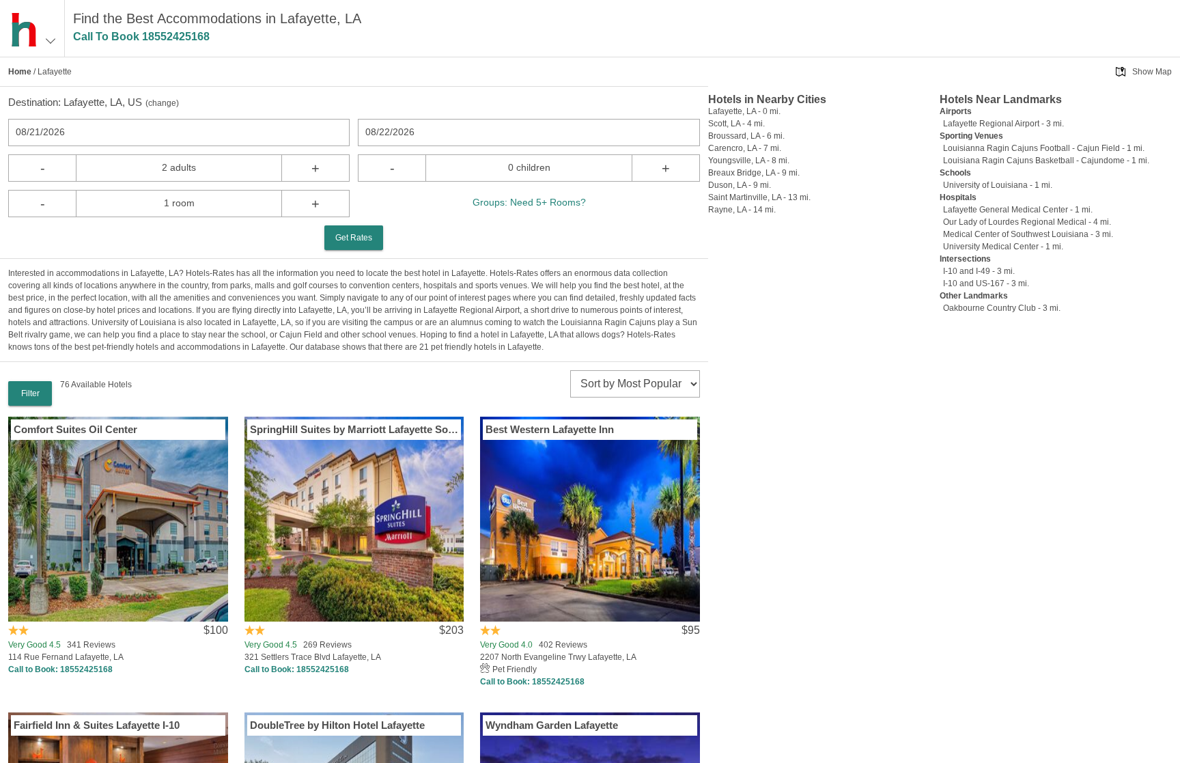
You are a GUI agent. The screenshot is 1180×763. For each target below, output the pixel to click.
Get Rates (353, 237)
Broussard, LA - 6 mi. (746, 136)
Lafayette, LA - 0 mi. (744, 111)
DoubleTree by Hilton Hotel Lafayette (337, 725)
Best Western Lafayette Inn (550, 429)
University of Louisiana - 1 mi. (997, 185)
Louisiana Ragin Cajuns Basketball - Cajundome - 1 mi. (1046, 160)
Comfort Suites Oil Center (75, 429)
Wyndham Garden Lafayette (552, 725)
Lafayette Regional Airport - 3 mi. (1003, 123)
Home (19, 72)
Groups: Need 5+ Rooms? (529, 202)
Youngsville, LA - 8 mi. (748, 160)
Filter (30, 393)
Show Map (1152, 72)
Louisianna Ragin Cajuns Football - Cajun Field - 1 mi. (1043, 148)
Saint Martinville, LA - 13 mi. (759, 197)
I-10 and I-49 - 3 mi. (979, 271)
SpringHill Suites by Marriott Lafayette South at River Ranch (354, 429)
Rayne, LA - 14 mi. (742, 209)
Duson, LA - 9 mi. (739, 185)
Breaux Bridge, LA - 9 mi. (754, 173)
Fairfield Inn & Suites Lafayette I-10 (97, 725)
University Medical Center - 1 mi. (1003, 246)
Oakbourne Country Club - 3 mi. (1001, 308)
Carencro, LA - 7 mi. (744, 148)
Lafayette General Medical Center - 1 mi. (1018, 209)
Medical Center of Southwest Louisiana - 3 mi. (1028, 234)
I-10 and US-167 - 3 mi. (986, 283)
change (162, 103)
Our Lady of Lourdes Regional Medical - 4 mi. (1027, 222)
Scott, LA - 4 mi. (736, 123)
